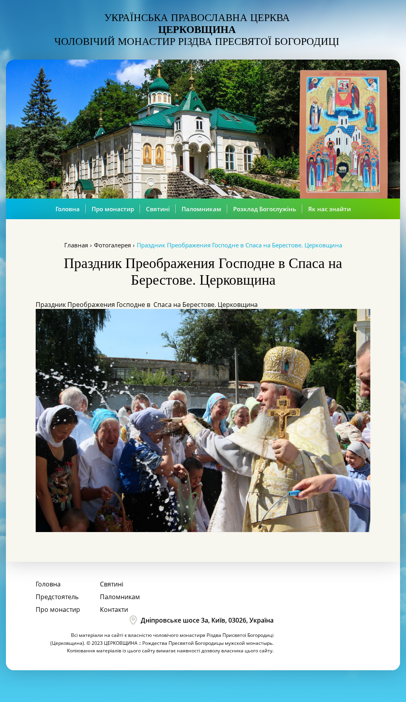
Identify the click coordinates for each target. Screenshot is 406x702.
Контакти (114, 609)
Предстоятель (57, 596)
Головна (68, 209)
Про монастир (113, 209)
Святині (158, 209)
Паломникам (201, 209)
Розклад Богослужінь (264, 209)
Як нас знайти (329, 209)
